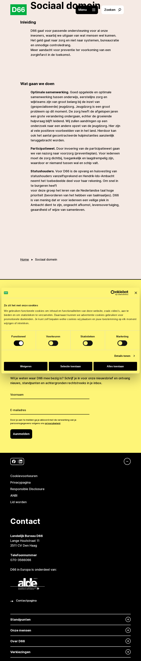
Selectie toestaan (70, 366)
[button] (88, 9)
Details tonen (122, 355)
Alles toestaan (115, 366)
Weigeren (25, 366)
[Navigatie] (125, 461)
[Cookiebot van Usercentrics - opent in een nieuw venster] (113, 292)
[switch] (53, 343)
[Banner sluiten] (136, 293)
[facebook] (14, 461)
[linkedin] (20, 461)
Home (24, 259)
